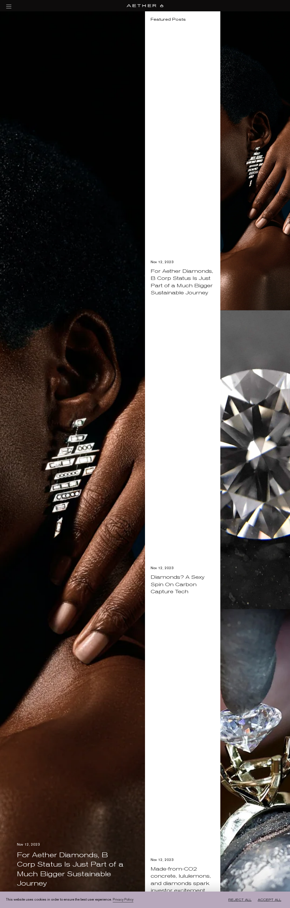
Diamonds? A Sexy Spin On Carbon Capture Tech (177, 584)
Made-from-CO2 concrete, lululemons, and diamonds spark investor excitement (181, 879)
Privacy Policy (123, 900)
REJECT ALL (239, 900)
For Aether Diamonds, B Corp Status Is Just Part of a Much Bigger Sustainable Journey (182, 282)
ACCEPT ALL (269, 900)
